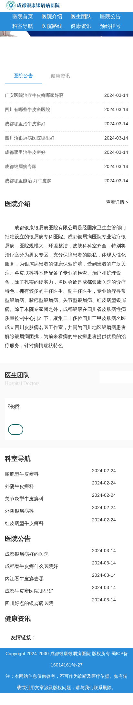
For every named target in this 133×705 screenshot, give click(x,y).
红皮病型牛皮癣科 (24, 601)
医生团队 (81, 16)
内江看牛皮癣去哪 (24, 657)
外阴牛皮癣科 (19, 564)
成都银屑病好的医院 (26, 632)
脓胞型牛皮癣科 (22, 552)
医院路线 (52, 26)
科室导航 (22, 26)
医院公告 (110, 16)
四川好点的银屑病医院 (29, 681)
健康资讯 (81, 26)
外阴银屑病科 (19, 589)
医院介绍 (52, 16)
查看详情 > (117, 202)
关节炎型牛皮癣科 (24, 577)
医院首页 (22, 16)
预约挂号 (110, 26)
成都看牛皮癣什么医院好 (31, 644)
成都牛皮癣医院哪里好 (29, 669)
